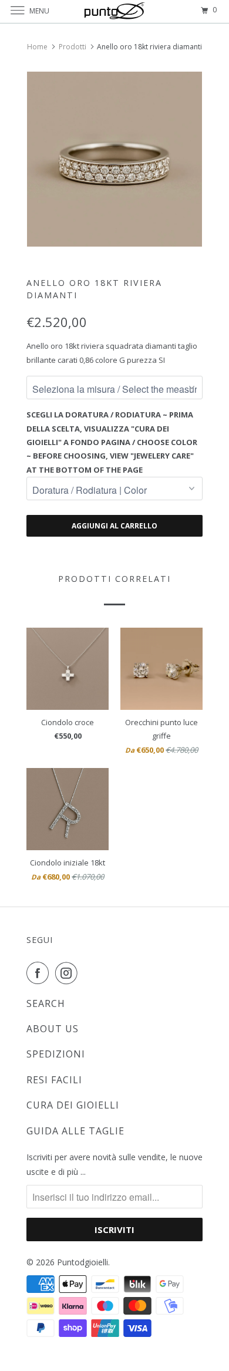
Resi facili (54, 1079)
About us (52, 1028)
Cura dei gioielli (72, 1105)
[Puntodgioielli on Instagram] (68, 973)
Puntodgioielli (82, 1262)
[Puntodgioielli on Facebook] (39, 973)
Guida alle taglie (75, 1130)
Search (45, 1003)
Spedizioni (55, 1053)
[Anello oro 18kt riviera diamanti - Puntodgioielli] (114, 159)
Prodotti (72, 47)
